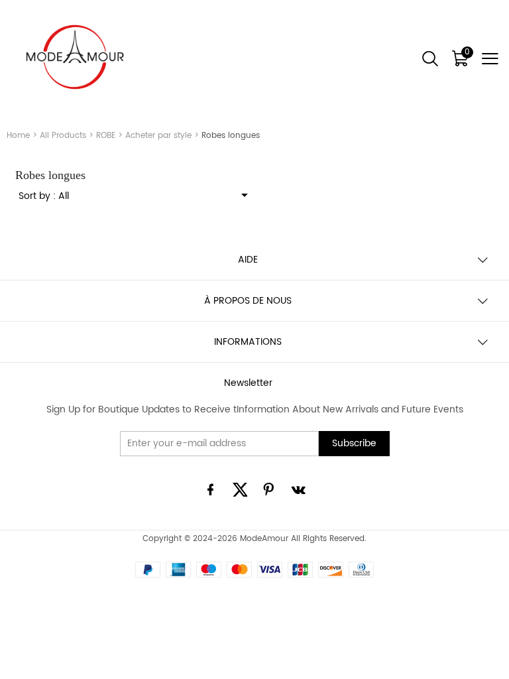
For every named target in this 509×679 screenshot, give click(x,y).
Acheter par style (158, 135)
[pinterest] (269, 492)
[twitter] (240, 492)
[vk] (298, 492)
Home (18, 135)
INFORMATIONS (248, 341)
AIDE (248, 259)
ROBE (105, 135)
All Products (63, 135)
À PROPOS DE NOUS (248, 300)
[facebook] (210, 492)
